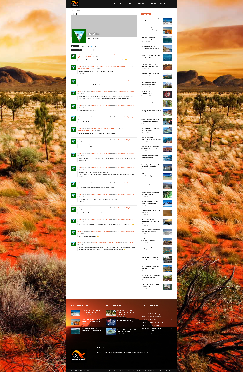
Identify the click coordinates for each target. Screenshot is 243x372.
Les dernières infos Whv (148, 319)
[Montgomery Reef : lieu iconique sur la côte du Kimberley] (167, 250)
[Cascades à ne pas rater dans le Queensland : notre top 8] (167, 103)
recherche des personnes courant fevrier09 (103, 55)
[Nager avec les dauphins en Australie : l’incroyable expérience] (167, 140)
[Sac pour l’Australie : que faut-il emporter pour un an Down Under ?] (167, 121)
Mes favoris (98, 50)
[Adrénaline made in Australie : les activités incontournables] (167, 203)
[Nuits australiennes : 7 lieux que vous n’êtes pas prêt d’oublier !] (167, 149)
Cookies (128, 370)
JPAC (166, 370)
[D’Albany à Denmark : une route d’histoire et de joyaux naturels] (167, 176)
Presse (155, 370)
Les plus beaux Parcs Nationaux (151, 317)
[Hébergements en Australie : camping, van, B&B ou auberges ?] (167, 259)
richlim (79, 55)
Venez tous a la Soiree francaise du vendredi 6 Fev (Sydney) (108, 66)
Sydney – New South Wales (85, 57)
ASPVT (170, 370)
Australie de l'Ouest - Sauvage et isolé (153, 322)
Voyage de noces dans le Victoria (150, 73)
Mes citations (87, 50)
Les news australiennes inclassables (152, 334)
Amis (90, 46)
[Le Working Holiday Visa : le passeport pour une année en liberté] (111, 322)
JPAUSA (161, 370)
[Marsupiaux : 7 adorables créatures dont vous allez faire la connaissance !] (111, 313)
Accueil (73, 10)
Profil (83, 46)
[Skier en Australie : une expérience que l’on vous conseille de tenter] (167, 222)
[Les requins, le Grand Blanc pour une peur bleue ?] (167, 57)
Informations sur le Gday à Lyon (101, 80)
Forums (97, 46)
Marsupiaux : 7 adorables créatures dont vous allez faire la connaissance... (126, 312)
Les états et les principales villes (151, 325)
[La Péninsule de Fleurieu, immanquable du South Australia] (167, 48)
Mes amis (108, 50)
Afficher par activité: (117, 50)
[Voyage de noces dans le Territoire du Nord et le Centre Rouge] (167, 67)
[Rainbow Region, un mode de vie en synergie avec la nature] (167, 277)
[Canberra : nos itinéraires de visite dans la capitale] (167, 185)
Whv (113, 4)
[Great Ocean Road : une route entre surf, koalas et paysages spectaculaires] (167, 30)
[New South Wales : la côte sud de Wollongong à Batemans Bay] (167, 241)
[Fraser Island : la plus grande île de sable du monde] (167, 21)
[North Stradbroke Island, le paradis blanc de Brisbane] (167, 112)
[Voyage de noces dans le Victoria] (167, 76)
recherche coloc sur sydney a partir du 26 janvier (105, 242)
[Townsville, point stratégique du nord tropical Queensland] (167, 167)
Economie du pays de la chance (151, 328)
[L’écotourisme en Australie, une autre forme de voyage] (167, 194)
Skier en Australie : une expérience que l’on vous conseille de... (151, 221)
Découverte (141, 4)
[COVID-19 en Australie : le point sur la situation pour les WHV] (167, 94)
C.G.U (144, 370)
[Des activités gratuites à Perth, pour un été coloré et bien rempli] (167, 158)
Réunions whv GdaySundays (126, 80)
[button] (170, 4)
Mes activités (76, 50)
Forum (162, 4)
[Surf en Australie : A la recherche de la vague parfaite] (167, 213)
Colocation (130, 242)
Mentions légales (136, 370)
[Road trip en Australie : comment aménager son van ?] (167, 287)
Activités (75, 46)
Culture (153, 4)
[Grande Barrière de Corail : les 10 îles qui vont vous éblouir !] (167, 130)
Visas (121, 4)
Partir (129, 4)
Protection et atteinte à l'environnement (153, 331)
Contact (150, 370)
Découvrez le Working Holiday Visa (152, 314)
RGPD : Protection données (116, 370)
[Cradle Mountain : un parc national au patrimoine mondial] (167, 268)
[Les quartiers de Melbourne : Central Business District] (167, 85)
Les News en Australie (148, 311)
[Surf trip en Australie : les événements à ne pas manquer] (167, 39)
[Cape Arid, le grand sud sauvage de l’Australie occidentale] (167, 232)
